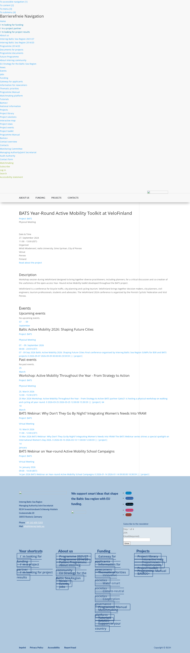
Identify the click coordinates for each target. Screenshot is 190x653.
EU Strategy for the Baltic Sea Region (18, 63)
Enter (127, 543)
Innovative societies (106, 577)
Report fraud (70, 648)
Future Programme (9, 56)
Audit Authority (7, 155)
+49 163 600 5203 (34, 523)
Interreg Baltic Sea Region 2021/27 (17, 39)
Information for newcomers (13, 85)
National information (10, 106)
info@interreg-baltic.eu (34, 526)
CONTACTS (73, 198)
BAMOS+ (143, 574)
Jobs (2, 74)
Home (3, 21)
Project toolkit (7, 131)
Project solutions (8, 117)
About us (4, 35)
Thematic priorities (9, 88)
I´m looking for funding (29, 558)
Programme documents (11, 53)
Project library (7, 113)
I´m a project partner (28, 566)
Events (3, 70)
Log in (163, 184)
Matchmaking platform (11, 95)
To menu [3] (6, 8)
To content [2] (7, 5)
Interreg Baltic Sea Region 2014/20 (17, 42)
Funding (4, 78)
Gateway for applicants (11, 81)
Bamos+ (4, 102)
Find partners (126, 184)
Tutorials (4, 99)
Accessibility (54, 648)
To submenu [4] (8, 12)
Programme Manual (10, 92)
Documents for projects (11, 49)
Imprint (22, 648)
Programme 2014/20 (10, 46)
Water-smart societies (107, 585)
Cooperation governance (107, 601)
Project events (7, 127)
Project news (6, 124)
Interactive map (8, 120)
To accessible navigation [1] (13, 1)
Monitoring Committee (11, 148)
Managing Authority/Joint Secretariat (18, 152)
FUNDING (40, 198)
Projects (4, 109)
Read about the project (30, 262)
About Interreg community (13, 60)
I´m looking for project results (35, 574)
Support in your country (108, 626)
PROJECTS (56, 198)
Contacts (4, 145)
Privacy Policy (36, 648)
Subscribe (152, 184)
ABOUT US (24, 198)
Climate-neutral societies (109, 593)
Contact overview (8, 141)
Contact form (6, 159)
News (2, 67)
